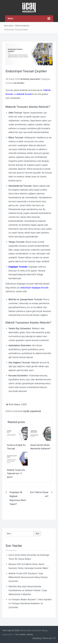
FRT (54, 638)
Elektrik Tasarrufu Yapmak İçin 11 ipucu (16, 473)
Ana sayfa (8, 26)
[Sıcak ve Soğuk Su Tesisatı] (17, 433)
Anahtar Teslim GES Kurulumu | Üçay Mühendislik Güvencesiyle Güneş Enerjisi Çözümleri (28, 577)
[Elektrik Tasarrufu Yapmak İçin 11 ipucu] (17, 458)
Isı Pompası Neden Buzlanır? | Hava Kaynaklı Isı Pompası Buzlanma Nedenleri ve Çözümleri (30, 603)
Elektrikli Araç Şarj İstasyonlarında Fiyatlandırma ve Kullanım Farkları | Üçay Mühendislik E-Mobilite (27, 590)
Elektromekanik (22, 26)
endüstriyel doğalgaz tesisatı (34, 287)
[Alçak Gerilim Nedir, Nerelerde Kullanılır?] (40, 433)
